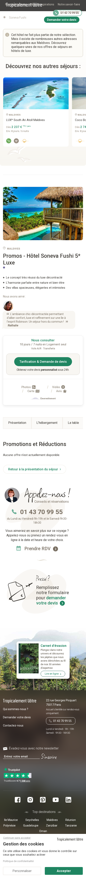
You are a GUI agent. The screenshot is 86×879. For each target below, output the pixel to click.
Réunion (70, 820)
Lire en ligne (52, 673)
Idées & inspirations (42, 4)
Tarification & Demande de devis (43, 362)
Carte (31, 391)
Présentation (17, 423)
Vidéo (56, 387)
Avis (59, 391)
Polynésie (9, 825)
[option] (34, 113)
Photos (26, 387)
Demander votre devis (17, 717)
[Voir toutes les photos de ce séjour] (43, 213)
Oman (43, 831)
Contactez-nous (13, 725)
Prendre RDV (38, 548)
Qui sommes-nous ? (15, 709)
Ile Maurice (11, 820)
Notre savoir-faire (69, 4)
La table (73, 423)
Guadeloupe (30, 825)
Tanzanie (71, 825)
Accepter (64, 871)
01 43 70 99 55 (41, 512)
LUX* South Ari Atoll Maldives (25, 120)
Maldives (52, 820)
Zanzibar (51, 825)
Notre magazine (70, 11)
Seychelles (32, 820)
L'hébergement (46, 423)
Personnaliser (22, 871)
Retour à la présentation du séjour (33, 469)
